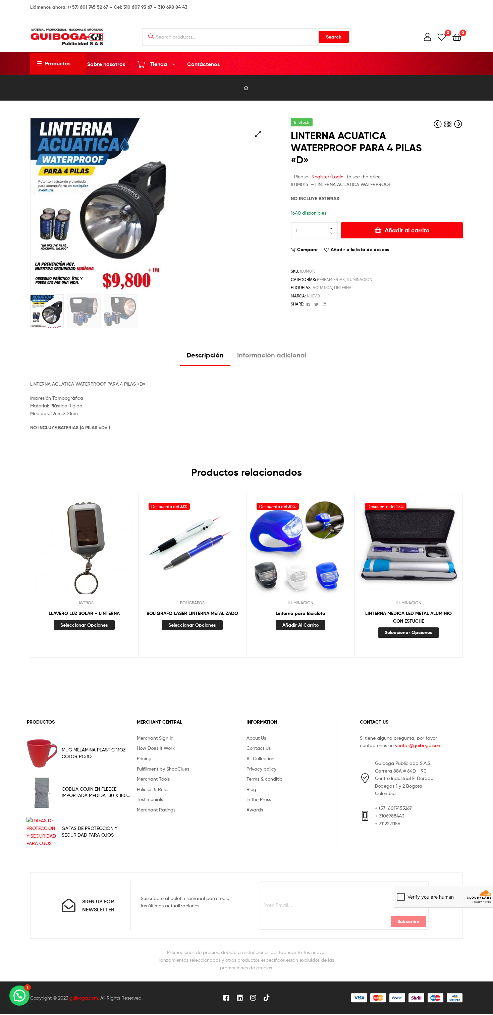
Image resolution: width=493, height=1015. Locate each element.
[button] (258, 134)
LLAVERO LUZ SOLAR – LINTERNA (84, 613)
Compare (307, 249)
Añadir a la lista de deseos (360, 249)
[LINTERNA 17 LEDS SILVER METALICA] (458, 124)
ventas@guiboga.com (418, 745)
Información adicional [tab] (272, 355)
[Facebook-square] (226, 998)
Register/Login (327, 176)
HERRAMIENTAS (331, 279)
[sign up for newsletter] (68, 905)
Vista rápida (100, 548)
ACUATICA (322, 287)
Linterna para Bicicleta (300, 613)
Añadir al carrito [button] (300, 625)
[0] (442, 36)
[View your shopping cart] (456, 36)
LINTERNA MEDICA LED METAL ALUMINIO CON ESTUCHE (408, 617)
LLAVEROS (84, 602)
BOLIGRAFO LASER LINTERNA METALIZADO (192, 613)
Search (333, 37)
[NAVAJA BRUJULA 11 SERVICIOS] (438, 124)
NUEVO (313, 295)
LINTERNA (342, 287)
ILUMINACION (359, 279)
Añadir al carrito (407, 230)
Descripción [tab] (205, 355)
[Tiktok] (266, 998)
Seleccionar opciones (84, 625)
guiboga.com (83, 998)
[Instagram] (253, 998)
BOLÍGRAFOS (192, 602)
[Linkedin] (239, 998)
